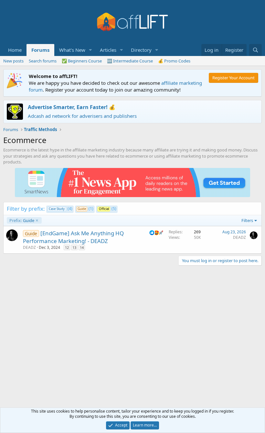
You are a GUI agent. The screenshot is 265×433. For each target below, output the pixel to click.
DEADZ (29, 247)
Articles (108, 50)
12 (67, 247)
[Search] (255, 50)
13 (74, 247)
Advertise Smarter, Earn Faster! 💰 (71, 107)
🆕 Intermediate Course (130, 61)
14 (82, 247)
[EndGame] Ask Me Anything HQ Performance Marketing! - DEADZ (73, 237)
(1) (85, 208)
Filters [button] (247, 220)
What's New (72, 50)
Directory (141, 50)
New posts (13, 61)
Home (15, 50)
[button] (90, 50)
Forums (40, 50)
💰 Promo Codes (174, 61)
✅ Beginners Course (82, 61)
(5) (107, 208)
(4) (60, 208)
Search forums (43, 61)
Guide (21, 220)
